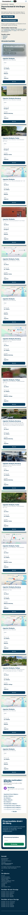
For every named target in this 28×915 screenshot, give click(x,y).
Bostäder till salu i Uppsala (7, 895)
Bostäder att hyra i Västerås (7, 906)
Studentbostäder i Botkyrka (10, 803)
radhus (24, 29)
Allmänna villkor (4, 879)
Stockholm (5, 35)
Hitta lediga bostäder (8, 16)
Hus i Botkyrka (7, 798)
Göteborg (5, 37)
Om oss (3, 875)
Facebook (2, 870)
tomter (15, 30)
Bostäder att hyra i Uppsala (7, 905)
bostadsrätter (7, 29)
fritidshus (13, 29)
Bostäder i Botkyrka (8, 796)
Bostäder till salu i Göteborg (7, 893)
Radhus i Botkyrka (8, 799)
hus (16, 29)
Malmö (4, 38)
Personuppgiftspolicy (6, 881)
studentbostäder (7, 30)
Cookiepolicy (4, 883)
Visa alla (15, 811)
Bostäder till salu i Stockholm (7, 891)
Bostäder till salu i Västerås (7, 896)
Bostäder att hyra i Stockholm (8, 901)
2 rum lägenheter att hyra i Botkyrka (12, 807)
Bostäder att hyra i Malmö (7, 904)
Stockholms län (4, 4)
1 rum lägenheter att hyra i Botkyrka (12, 805)
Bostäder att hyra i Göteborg (7, 902)
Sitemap (3, 885)
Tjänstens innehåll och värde (7, 880)
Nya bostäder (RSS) (6, 886)
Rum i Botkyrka (7, 801)
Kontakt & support (5, 876)
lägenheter (20, 29)
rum (2, 30)
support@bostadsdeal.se (7, 863)
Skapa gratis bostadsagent (9, 20)
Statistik (3, 884)
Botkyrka (12, 4)
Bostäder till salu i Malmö (7, 894)
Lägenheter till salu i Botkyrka (11, 794)
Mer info (14, 81)
